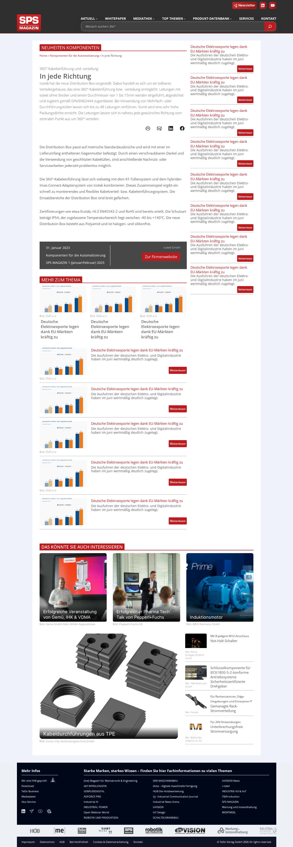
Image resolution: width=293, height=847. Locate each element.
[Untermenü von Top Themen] (184, 18)
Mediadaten (29, 796)
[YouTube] (40, 812)
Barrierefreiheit (79, 842)
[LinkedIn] (23, 812)
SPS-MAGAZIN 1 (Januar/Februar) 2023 (75, 262)
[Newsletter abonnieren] (31, 812)
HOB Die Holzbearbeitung (168, 791)
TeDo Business (30, 791)
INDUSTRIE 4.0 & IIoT (234, 791)
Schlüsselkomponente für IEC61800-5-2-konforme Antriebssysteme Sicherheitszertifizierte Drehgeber (230, 677)
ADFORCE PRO (92, 796)
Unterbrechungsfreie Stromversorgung (226, 729)
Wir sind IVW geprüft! (34, 780)
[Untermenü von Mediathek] (154, 18)
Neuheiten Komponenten (70, 47)
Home (43, 56)
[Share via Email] (159, 128)
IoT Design (159, 812)
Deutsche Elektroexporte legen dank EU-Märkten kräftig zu (60, 329)
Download (28, 786)
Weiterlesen (178, 371)
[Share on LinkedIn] (170, 128)
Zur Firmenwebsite (161, 256)
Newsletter (246, 5)
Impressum (28, 842)
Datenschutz (47, 842)
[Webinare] (49, 812)
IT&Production (230, 796)
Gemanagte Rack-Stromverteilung (224, 708)
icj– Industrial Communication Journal (175, 796)
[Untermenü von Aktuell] (97, 18)
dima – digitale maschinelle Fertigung (175, 786)
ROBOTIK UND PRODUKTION (101, 817)
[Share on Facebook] (182, 128)
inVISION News (231, 780)
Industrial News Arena (166, 801)
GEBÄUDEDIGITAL (94, 791)
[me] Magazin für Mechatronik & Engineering (110, 780)
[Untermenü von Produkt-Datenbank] (231, 18)
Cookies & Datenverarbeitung (110, 842)
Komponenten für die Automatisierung (74, 56)
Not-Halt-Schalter (223, 640)
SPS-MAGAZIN (230, 801)
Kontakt (138, 842)
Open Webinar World (96, 812)
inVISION (158, 807)
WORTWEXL (229, 812)
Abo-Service (29, 801)
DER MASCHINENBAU (165, 780)
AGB (62, 842)
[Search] (270, 26)
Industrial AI (91, 801)
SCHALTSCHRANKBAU (166, 817)
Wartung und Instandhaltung (239, 807)
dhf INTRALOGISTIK (95, 786)
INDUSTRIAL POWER (96, 807)
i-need (226, 786)
